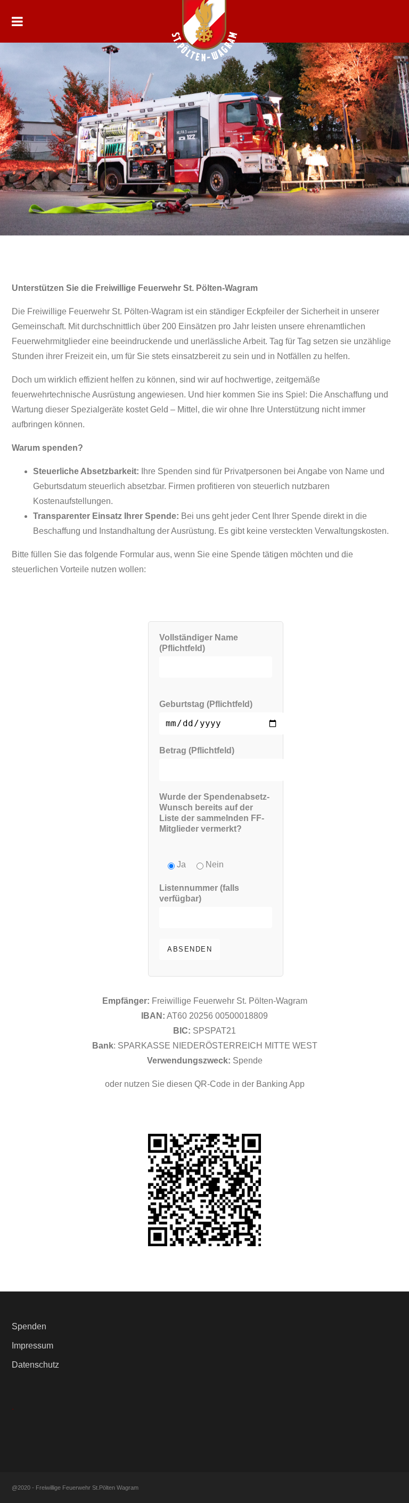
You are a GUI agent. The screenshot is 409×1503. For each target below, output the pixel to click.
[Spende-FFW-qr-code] (204, 1190)
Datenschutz (35, 1364)
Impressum (32, 1345)
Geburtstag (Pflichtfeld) (205, 704)
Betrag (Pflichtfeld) (196, 750)
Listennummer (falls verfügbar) (199, 893)
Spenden (29, 1326)
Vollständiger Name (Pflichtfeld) (198, 643)
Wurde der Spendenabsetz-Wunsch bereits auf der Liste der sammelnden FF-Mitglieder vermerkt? (214, 812)
